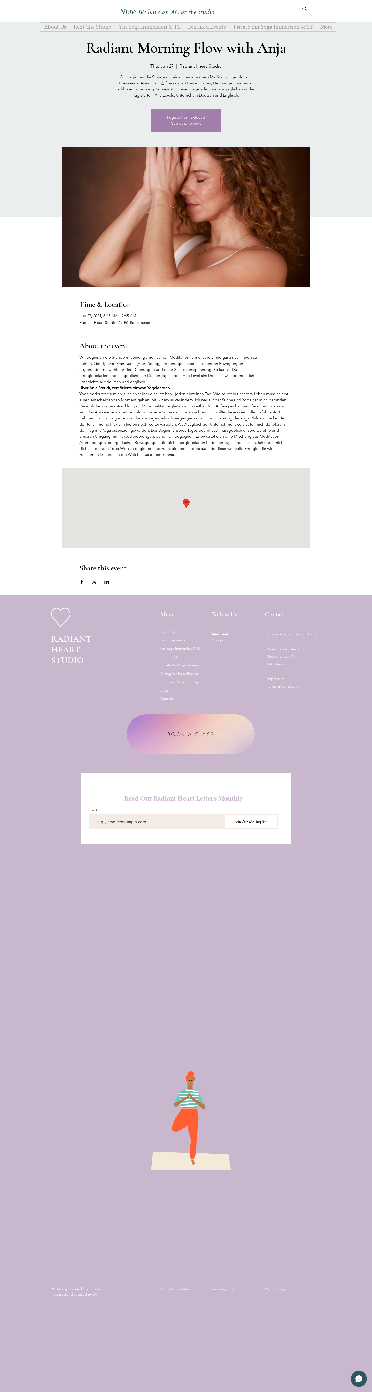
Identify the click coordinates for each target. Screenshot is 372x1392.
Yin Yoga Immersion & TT (180, 648)
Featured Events (173, 657)
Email (93, 810)
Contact (166, 698)
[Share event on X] (94, 582)
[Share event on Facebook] (81, 582)
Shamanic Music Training (179, 682)
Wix (95, 1294)
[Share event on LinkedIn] (106, 582)
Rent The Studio (173, 640)
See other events (186, 123)
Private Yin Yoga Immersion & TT (181, 665)
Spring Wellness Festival (179, 673)
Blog (164, 690)
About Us (168, 632)
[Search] (304, 9)
